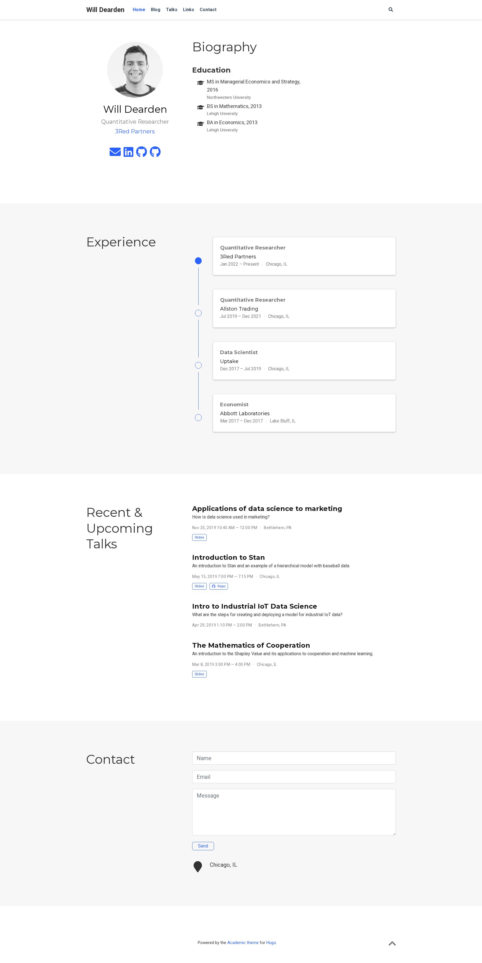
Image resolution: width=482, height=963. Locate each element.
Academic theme (243, 942)
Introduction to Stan (228, 557)
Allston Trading (239, 309)
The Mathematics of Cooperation (251, 645)
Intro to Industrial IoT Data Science (254, 606)
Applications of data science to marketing (267, 509)
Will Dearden (105, 10)
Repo (221, 586)
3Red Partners (238, 257)
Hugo (271, 942)
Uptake (229, 361)
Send (203, 846)
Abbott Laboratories (245, 413)
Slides (199, 537)
